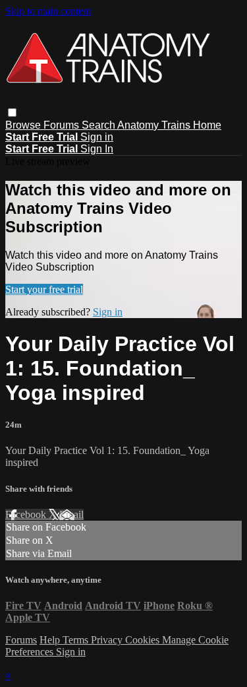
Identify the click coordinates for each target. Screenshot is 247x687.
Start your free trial (44, 289)
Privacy (108, 639)
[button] (12, 112)
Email (71, 514)
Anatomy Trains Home (169, 125)
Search (99, 125)
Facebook (27, 514)
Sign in (96, 137)
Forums (62, 125)
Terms (77, 639)
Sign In (96, 148)
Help (51, 639)
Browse (24, 125)
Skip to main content (48, 10)
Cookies (143, 639)
